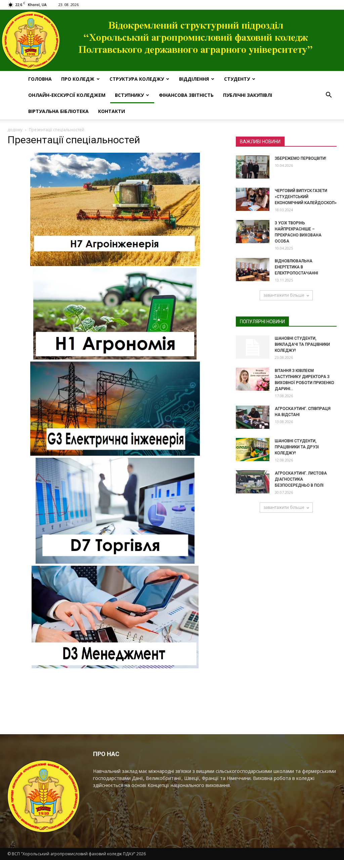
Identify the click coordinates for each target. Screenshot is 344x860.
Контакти (111, 111)
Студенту (237, 79)
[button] (328, 95)
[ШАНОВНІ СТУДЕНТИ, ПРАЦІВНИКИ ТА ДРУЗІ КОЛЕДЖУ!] (252, 449)
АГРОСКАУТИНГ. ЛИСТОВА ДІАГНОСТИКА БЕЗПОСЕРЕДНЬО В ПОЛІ (301, 479)
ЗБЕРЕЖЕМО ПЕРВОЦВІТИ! (300, 158)
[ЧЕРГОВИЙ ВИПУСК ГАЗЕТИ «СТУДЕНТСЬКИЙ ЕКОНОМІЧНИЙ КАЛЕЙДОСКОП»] (252, 199)
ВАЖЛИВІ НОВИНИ (260, 141)
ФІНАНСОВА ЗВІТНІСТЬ (186, 95)
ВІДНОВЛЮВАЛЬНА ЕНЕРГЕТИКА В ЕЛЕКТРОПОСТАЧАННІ (296, 267)
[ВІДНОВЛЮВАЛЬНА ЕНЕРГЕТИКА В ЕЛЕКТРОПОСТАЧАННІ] (252, 269)
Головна (40, 79)
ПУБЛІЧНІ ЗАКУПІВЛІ (247, 95)
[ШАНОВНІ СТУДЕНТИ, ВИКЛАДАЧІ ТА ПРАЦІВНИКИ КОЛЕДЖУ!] (252, 347)
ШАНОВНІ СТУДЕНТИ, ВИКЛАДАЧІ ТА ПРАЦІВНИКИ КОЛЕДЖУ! (302, 344)
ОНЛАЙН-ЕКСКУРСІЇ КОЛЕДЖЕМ (66, 95)
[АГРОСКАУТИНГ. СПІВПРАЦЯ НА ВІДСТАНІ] (252, 417)
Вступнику (129, 95)
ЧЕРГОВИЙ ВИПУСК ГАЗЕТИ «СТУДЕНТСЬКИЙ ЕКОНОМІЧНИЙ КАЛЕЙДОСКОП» (306, 196)
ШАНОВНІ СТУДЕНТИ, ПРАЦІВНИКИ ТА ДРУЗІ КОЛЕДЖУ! (297, 447)
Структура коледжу (137, 79)
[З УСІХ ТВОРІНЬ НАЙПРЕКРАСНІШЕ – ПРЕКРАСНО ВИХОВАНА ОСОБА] (252, 231)
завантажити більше (283, 295)
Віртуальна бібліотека (58, 111)
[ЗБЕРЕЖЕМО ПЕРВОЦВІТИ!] (252, 167)
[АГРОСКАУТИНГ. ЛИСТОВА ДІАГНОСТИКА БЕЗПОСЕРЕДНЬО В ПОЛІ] (252, 481)
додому (15, 130)
